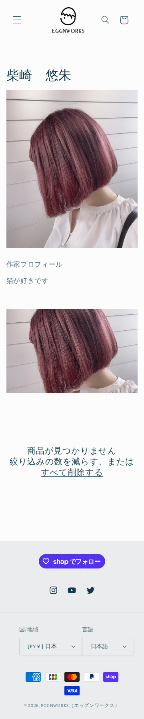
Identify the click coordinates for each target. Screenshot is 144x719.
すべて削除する (72, 472)
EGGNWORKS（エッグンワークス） (80, 705)
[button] (17, 20)
